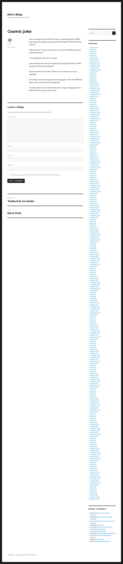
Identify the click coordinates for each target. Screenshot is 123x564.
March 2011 (93, 422)
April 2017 (93, 274)
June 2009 (93, 465)
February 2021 (94, 181)
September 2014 (95, 337)
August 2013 (94, 363)
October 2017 (94, 262)
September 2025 (95, 70)
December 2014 (95, 331)
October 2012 (94, 384)
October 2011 (94, 408)
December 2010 (95, 428)
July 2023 (93, 122)
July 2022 (93, 147)
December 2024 (95, 88)
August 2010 (94, 436)
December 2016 (95, 282)
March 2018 (93, 252)
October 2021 (94, 165)
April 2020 (93, 201)
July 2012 (93, 390)
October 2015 (94, 311)
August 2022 (94, 145)
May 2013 (93, 369)
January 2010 (94, 450)
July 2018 (93, 244)
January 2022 (94, 159)
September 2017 (95, 264)
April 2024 (93, 104)
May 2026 (93, 54)
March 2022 (94, 155)
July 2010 (93, 438)
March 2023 (94, 131)
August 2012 (94, 388)
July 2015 (93, 317)
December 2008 (95, 477)
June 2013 (93, 367)
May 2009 (93, 467)
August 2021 (94, 169)
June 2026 (93, 52)
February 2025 (94, 84)
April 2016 (93, 299)
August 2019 (94, 218)
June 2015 (93, 319)
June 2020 (93, 197)
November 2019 (95, 211)
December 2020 (95, 185)
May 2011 (93, 418)
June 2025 (93, 76)
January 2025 (94, 86)
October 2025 (94, 68)
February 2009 (94, 473)
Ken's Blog (14, 14)
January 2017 (94, 280)
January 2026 (94, 62)
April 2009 (93, 469)
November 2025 (95, 66)
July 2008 (93, 487)
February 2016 (94, 303)
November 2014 (95, 333)
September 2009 (95, 458)
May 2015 (93, 321)
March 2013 (93, 373)
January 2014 (94, 353)
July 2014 (93, 341)
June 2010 (93, 440)
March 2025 (94, 82)
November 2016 (95, 284)
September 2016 (95, 288)
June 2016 (93, 294)
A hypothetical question (103, 541)
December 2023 (95, 112)
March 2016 (93, 301)
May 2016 (93, 297)
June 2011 (93, 416)
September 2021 (95, 167)
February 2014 (94, 351)
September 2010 (95, 434)
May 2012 (93, 394)
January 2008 (94, 499)
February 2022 (94, 157)
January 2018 (94, 256)
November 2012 (95, 382)
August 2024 (94, 96)
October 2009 (94, 456)
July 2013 (93, 365)
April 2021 (93, 177)
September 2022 (95, 143)
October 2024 (94, 92)
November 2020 (95, 187)
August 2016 (94, 290)
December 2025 (95, 64)
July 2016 (93, 292)
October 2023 (94, 116)
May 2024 (93, 102)
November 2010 (95, 430)
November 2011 (95, 406)
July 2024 (93, 98)
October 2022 (94, 141)
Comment (11, 117)
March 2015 (93, 325)
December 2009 (95, 452)
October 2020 (94, 189)
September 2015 (95, 313)
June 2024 (93, 100)
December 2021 (95, 161)
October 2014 (94, 335)
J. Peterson (93, 521)
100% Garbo (100, 539)
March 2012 (93, 398)
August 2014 (94, 339)
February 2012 (94, 400)
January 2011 (94, 426)
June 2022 (93, 149)
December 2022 (95, 137)
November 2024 (95, 90)
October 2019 (94, 214)
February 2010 (94, 448)
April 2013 (93, 371)
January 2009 (94, 475)
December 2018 (95, 234)
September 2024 (95, 94)
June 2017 (93, 270)
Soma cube (100, 525)
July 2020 (93, 195)
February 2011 (94, 424)
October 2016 (94, 286)
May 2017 (93, 272)
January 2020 (94, 207)
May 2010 (93, 442)
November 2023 (95, 114)
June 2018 (93, 246)
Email (10, 155)
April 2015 (93, 323)
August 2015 (94, 315)
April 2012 (93, 396)
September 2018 (95, 240)
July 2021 (93, 171)
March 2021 (93, 179)
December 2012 (95, 380)
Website (10, 165)
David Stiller (94, 527)
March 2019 (93, 228)
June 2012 (93, 392)
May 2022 (93, 151)
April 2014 (93, 347)
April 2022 (93, 153)
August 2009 (94, 461)
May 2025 (93, 78)
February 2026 (94, 60)
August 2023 (94, 120)
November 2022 (95, 139)
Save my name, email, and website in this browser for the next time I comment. (35, 175)
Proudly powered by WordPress (26, 555)
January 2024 (94, 110)
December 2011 (95, 404)
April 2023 (93, 128)
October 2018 (94, 238)
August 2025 (94, 72)
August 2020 (94, 193)
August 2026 (94, 47)
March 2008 (94, 495)
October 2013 (94, 359)
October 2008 (94, 481)
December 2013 (95, 355)
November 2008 (95, 479)
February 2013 (94, 375)
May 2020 (93, 199)
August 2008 (94, 485)
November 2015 (95, 309)
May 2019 (93, 224)
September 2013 (95, 361)
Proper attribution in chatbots (106, 533)
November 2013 (95, 357)
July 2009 (93, 463)
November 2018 (95, 236)
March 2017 (93, 276)
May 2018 (93, 248)
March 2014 (93, 349)
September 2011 (95, 410)
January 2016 (94, 305)
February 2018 (94, 254)
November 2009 (95, 454)
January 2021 (94, 183)
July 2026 (93, 50)
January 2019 (94, 232)
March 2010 (93, 446)
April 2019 (93, 226)
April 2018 (93, 250)
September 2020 (95, 191)
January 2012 (94, 402)
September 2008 (95, 483)
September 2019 (95, 216)
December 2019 (95, 209)
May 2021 (93, 175)
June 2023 (93, 124)
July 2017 (93, 268)
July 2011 (93, 414)
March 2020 (94, 203)
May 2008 (93, 491)
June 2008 (93, 489)
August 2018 (94, 242)
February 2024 (94, 108)
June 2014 (93, 343)
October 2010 (94, 432)
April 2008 (93, 493)
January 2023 (94, 135)
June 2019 (93, 222)
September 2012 (95, 386)
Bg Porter (93, 535)
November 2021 (95, 163)
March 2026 (94, 58)
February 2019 (94, 230)
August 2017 (94, 266)
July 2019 (93, 220)
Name (10, 146)
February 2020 (94, 205)
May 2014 (93, 345)
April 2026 (93, 56)
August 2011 (94, 412)
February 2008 (94, 497)
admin (9, 44)
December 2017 (95, 258)
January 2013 (94, 378)
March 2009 (94, 471)
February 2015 (94, 327)
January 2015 (94, 329)
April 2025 (93, 80)
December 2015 (95, 307)
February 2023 (94, 133)
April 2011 (93, 420)
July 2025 (93, 74)
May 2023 (93, 126)
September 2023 (95, 118)
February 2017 (94, 278)
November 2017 (95, 260)
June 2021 (93, 173)
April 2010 (93, 444)
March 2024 (94, 106)
